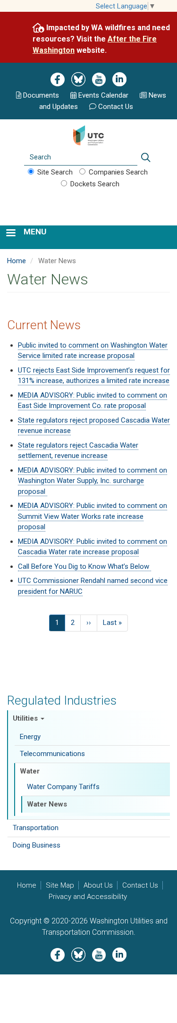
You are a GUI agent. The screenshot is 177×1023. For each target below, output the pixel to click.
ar (102, 95)
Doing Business (36, 845)
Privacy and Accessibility (88, 896)
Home (16, 261)
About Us (98, 885)
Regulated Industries (62, 700)
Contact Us (115, 106)
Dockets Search (94, 184)
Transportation (36, 827)
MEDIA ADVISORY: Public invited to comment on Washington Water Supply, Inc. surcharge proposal (92, 481)
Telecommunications (52, 753)
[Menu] (10, 233)
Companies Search (118, 172)
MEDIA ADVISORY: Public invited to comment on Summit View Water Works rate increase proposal (92, 516)
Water (30, 771)
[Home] (88, 134)
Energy (30, 736)
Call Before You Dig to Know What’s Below (84, 566)
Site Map (60, 885)
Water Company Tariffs (63, 786)
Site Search (55, 172)
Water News (47, 804)
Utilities (26, 718)
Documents (41, 95)
